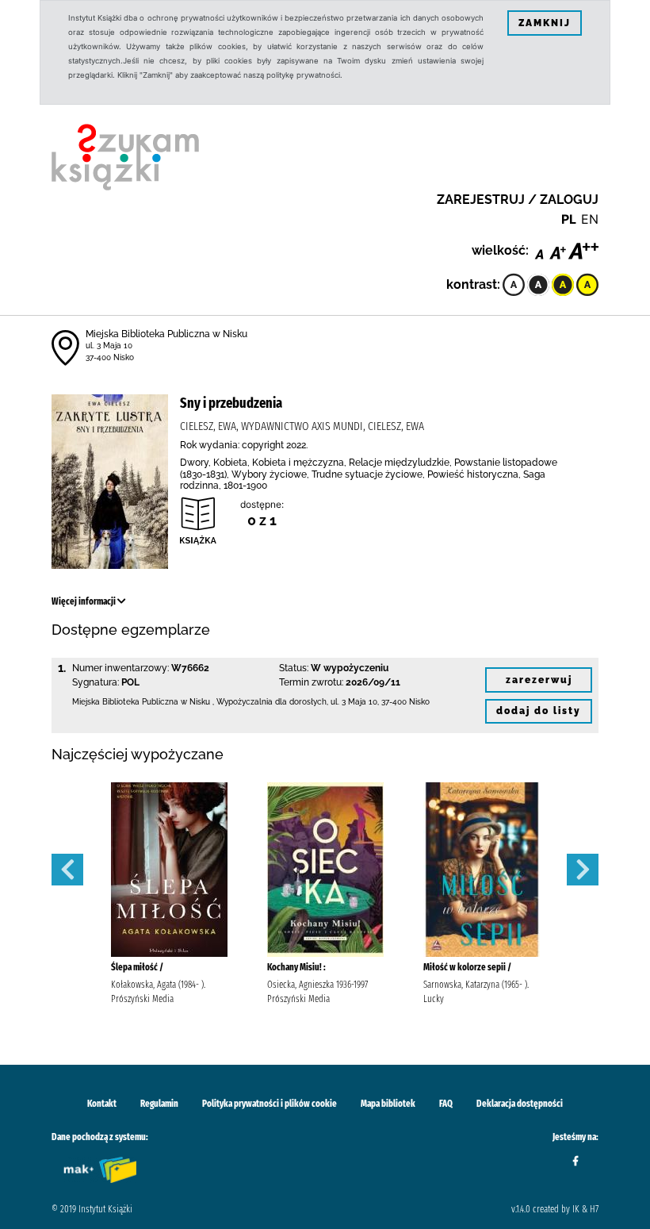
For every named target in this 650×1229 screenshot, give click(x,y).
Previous (67, 869)
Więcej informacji (84, 601)
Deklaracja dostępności (519, 1103)
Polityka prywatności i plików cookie (269, 1103)
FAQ (446, 1103)
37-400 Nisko (110, 357)
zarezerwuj (539, 680)
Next (582, 869)
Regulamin (159, 1103)
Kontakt (102, 1103)
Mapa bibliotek (388, 1103)
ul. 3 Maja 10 (109, 345)
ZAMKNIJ (544, 23)
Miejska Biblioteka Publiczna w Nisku (166, 334)
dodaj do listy (538, 710)
